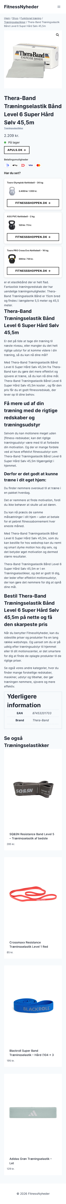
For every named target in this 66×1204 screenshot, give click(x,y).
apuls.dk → (16, 150)
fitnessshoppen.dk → (33, 203)
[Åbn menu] (59, 6)
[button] (57, 35)
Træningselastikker (13, 128)
